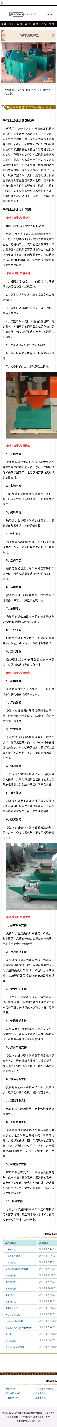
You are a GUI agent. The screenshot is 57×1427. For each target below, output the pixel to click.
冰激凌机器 (11, 1288)
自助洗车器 (11, 1275)
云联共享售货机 (13, 1314)
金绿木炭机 (11, 1389)
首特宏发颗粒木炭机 (44, 1389)
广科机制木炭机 (13, 1398)
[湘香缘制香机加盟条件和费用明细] (53, 35)
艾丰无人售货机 (13, 1308)
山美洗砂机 (11, 1295)
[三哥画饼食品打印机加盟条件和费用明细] (4, 35)
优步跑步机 (11, 1262)
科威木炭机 (40, 1393)
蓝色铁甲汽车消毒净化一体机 (19, 1327)
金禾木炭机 (40, 1398)
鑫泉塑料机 (11, 1301)
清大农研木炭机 (13, 1393)
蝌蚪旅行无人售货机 (15, 1347)
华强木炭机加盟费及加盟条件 (36, 1416)
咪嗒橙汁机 (11, 1249)
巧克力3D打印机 (13, 1256)
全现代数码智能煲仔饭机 (17, 1269)
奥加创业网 (22, 1420)
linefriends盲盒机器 (14, 1321)
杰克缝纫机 (11, 1340)
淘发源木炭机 (12, 1282)
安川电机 (10, 1334)
